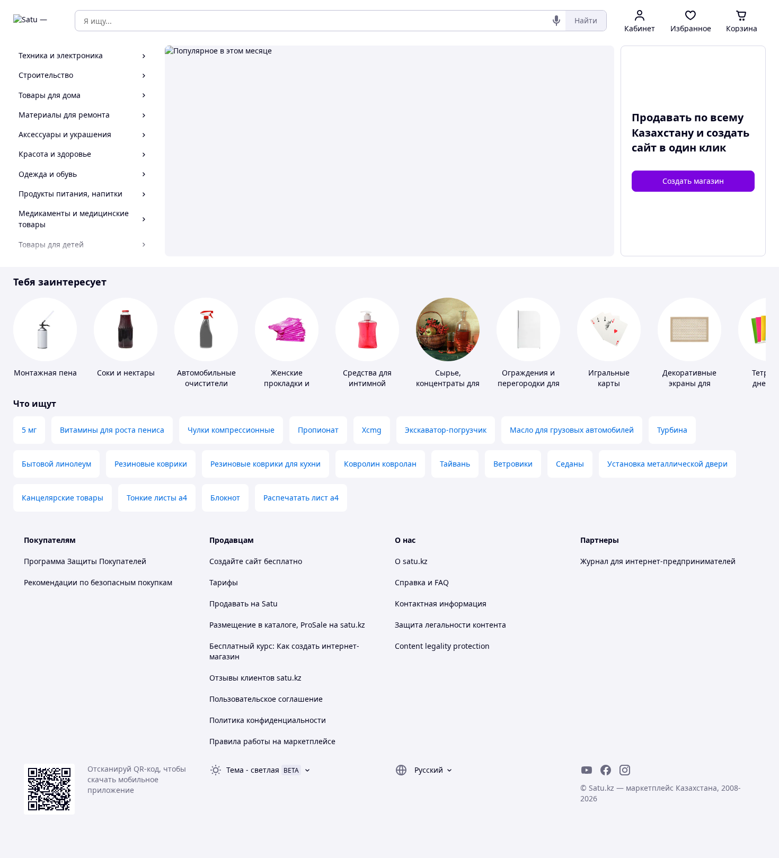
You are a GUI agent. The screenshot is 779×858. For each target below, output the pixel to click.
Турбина (672, 430)
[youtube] (586, 770)
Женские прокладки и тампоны (286, 383)
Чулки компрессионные (231, 430)
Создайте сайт (235, 561)
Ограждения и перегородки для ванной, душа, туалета (529, 388)
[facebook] (605, 770)
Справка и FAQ (422, 582)
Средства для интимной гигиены (367, 383)
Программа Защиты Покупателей (85, 561)
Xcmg (372, 430)
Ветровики (513, 464)
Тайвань (455, 464)
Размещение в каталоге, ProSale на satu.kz (287, 625)
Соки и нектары (126, 373)
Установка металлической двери (667, 464)
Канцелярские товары (62, 498)
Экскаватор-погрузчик (445, 430)
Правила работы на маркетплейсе (272, 741)
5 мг (29, 430)
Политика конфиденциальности (267, 720)
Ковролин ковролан (380, 464)
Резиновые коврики (150, 464)
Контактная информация (440, 603)
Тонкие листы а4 (157, 498)
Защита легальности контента (450, 625)
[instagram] (624, 770)
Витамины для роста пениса (112, 430)
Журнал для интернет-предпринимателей (658, 561)
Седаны (570, 464)
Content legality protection (442, 646)
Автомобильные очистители (206, 378)
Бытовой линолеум (56, 464)
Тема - (252, 770)
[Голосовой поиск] (556, 21)
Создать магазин (693, 181)
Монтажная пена (45, 373)
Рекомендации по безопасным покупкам (98, 582)
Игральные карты (609, 378)
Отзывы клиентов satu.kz (255, 678)
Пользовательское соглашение (266, 699)
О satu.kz (411, 561)
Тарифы (223, 582)
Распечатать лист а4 (301, 498)
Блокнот (225, 498)
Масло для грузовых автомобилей (572, 430)
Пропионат (318, 430)
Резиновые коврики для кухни (265, 464)
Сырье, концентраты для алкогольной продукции (448, 388)
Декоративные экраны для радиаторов (689, 383)
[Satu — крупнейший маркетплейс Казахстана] (36, 20)
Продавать (229, 603)
